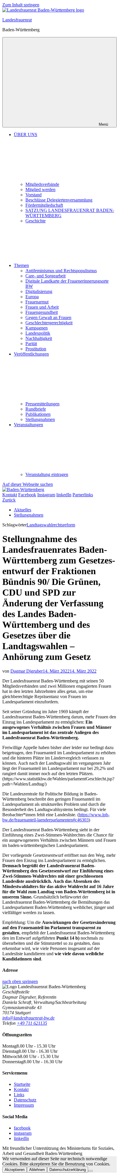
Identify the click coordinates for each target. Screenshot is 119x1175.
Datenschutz (25, 1099)
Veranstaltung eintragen (46, 474)
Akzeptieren (15, 1169)
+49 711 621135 (32, 1023)
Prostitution (35, 348)
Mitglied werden (40, 189)
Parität (31, 343)
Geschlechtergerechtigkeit (48, 322)
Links (19, 1094)
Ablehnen (37, 1169)
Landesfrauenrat (17, 19)
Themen (21, 265)
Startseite (22, 1084)
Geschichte (35, 220)
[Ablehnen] (90, 1171)
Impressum (24, 1105)
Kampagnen (36, 327)
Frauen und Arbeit (42, 307)
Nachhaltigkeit (38, 338)
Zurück (9, 499)
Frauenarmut (37, 301)
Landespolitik (37, 333)
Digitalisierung (38, 291)
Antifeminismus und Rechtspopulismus (61, 270)
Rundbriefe (35, 409)
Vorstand (33, 194)
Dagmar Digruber (26, 671)
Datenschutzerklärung (67, 1169)
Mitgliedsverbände (42, 184)
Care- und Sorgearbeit (45, 275)
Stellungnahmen (40, 419)
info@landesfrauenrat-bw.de (28, 1017)
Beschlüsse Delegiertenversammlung (58, 199)
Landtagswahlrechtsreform (51, 524)
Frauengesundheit (41, 312)
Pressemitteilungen (42, 403)
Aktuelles (22, 509)
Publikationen (38, 414)
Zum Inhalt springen (20, 4)
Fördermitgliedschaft (44, 205)
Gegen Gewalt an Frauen (48, 317)
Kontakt (21, 1089)
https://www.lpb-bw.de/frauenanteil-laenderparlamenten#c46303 (55, 817)
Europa (32, 296)
